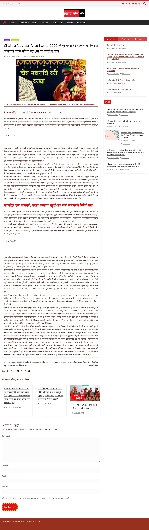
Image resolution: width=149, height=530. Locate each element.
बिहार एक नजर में (81, 23)
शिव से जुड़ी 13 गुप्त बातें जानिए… (116, 45)
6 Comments (122, 62)
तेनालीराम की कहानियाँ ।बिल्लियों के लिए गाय (119, 90)
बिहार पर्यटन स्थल (58, 23)
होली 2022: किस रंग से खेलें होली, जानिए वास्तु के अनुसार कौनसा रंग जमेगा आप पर (125, 122)
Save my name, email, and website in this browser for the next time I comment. (37, 498)
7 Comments (122, 48)
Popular (112, 39)
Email (5, 476)
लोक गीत (12, 23)
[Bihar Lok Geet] (4, 22)
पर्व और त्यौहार (23, 23)
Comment (6, 436)
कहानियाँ (34, 23)
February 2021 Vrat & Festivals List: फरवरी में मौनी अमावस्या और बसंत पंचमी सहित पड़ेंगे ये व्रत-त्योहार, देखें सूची (123, 165)
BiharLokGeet (22, 56)
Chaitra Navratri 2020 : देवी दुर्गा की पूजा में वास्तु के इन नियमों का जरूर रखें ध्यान (76, 364)
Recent (126, 39)
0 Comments (41, 56)
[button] (28, 22)
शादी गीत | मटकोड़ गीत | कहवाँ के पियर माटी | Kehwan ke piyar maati (124, 69)
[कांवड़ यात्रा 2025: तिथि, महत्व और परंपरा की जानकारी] (85, 386)
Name (5, 466)
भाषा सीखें (45, 23)
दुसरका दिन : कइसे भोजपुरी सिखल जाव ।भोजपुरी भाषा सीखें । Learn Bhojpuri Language (132, 135)
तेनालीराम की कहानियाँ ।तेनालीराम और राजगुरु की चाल (121, 80)
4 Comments (123, 83)
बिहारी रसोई (70, 23)
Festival (7, 40)
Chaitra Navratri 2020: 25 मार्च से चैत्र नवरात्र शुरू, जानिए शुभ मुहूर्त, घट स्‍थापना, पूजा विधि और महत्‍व (26, 364)
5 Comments (126, 74)
